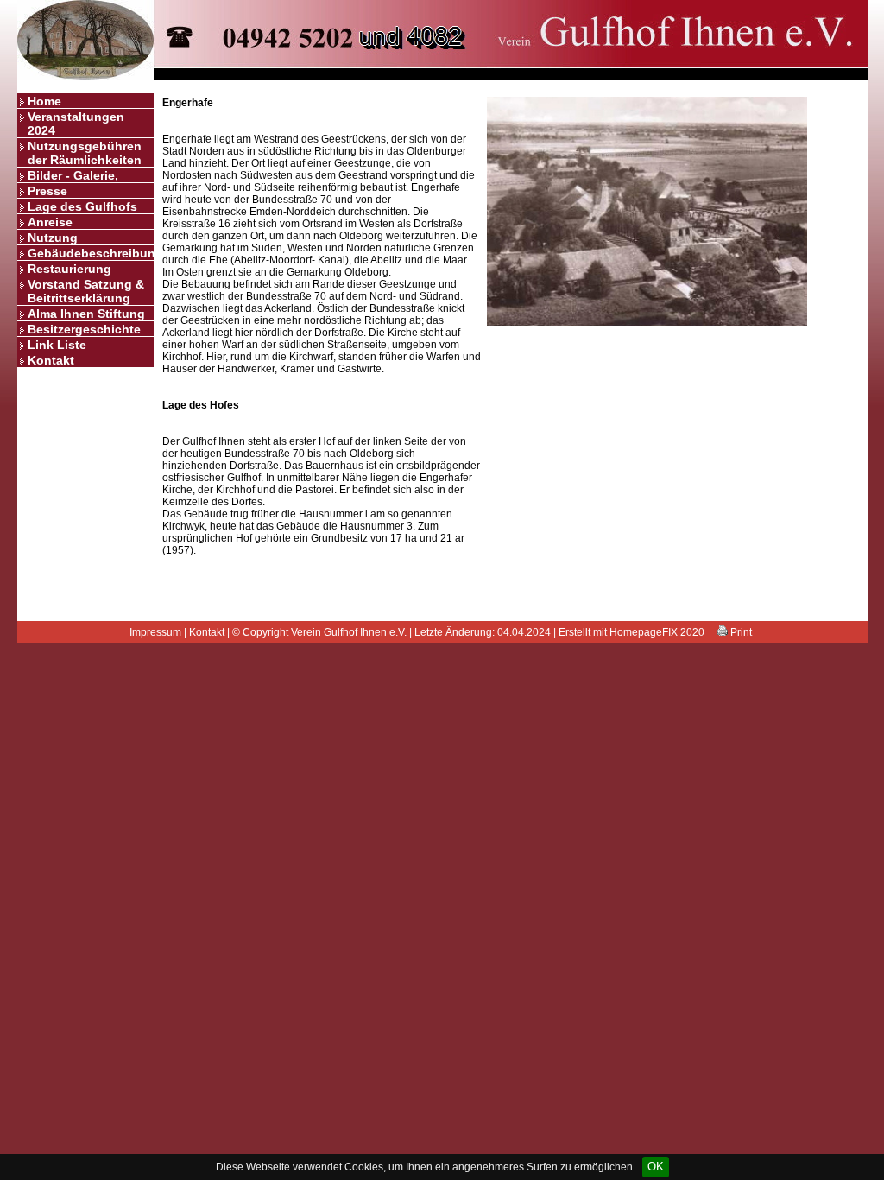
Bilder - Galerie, (73, 175)
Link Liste (57, 345)
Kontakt (51, 360)
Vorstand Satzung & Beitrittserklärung (86, 291)
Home (44, 101)
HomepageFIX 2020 (656, 632)
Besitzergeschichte (84, 329)
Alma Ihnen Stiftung (86, 313)
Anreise (50, 222)
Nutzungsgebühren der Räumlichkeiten (85, 153)
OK (655, 1166)
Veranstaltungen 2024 (76, 123)
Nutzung (53, 237)
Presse (47, 191)
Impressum (155, 632)
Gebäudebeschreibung (91, 253)
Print (740, 632)
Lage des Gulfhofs (82, 206)
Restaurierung (69, 269)
